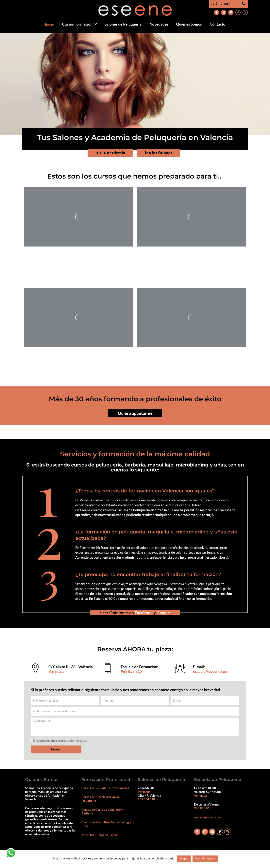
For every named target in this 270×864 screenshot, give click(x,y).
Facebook (144, 612)
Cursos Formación (77, 24)
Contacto (217, 24)
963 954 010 (146, 799)
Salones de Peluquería (123, 24)
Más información (205, 858)
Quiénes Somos (189, 24)
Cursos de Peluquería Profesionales (105, 788)
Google (163, 612)
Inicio (49, 24)
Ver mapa (56, 671)
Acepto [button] (183, 858)
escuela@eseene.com (210, 671)
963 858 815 (131, 671)
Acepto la (60, 740)
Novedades (158, 24)
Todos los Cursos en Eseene (99, 835)
